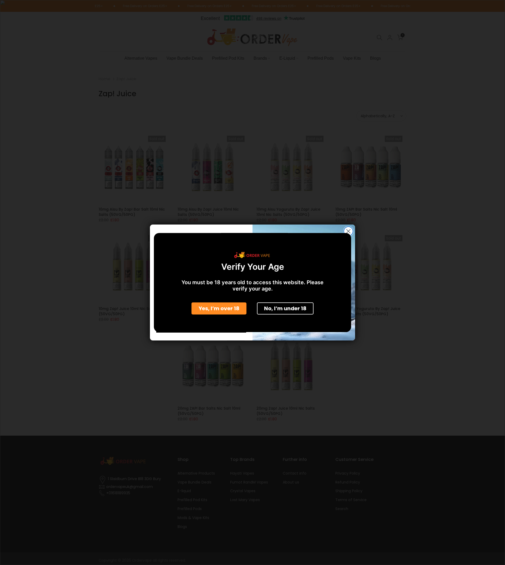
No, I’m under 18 (285, 308)
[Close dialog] (348, 231)
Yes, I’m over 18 (219, 308)
